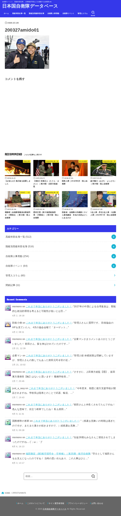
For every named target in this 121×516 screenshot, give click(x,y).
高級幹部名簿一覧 (19, 13)
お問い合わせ (97, 503)
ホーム (6, 13)
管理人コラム (83, 13)
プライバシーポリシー (78, 503)
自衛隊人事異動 (53, 13)
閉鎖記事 (13, 285)
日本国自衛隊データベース (30, 6)
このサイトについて (36, 503)
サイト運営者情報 (56, 503)
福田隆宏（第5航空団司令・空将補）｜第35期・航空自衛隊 (58, 453)
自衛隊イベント (68, 13)
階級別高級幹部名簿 (36, 13)
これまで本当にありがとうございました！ (49, 306)
